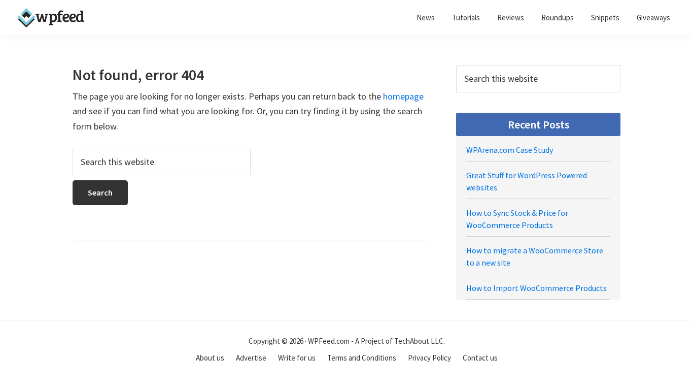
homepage (403, 96)
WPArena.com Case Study (509, 150)
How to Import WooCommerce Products (536, 288)
